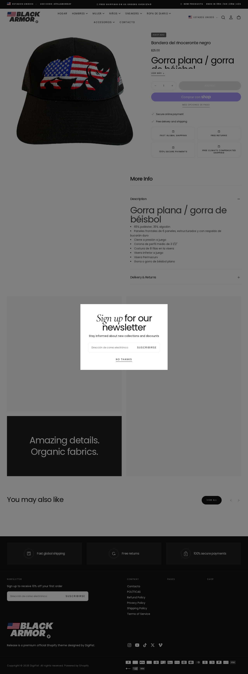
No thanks (124, 359)
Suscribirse (147, 347)
